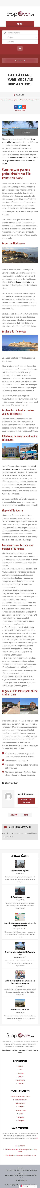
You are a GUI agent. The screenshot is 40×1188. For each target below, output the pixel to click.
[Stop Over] (20, 14)
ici (37, 1138)
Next (26, 815)
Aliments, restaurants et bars (20, 1096)
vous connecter (18, 833)
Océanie (20, 1083)
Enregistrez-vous (21, 1173)
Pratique (20, 1106)
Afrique (20, 1066)
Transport (21, 1120)
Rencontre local (21, 1110)
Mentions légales (21, 1180)
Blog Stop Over (11, 783)
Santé (21, 1113)
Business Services (21, 1100)
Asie (20, 1070)
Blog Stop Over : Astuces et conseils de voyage (21, 1155)
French (25, 1186)
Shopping (21, 1117)
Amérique (21, 1073)
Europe (20, 1076)
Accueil (3, 100)
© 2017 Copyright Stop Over (14, 1185)
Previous (13, 815)
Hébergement (20, 1103)
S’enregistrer (21, 1146)
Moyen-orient (21, 1080)
